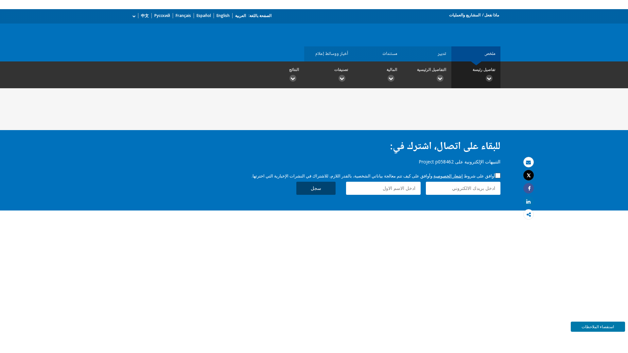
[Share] (528, 188)
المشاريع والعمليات (464, 15)
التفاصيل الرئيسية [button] (431, 69)
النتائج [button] (294, 69)
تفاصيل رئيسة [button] (484, 69)
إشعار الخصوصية (448, 176)
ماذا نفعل (491, 15)
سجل (316, 188)
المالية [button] (392, 69)
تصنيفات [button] (341, 69)
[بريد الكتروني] (528, 162)
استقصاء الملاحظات (598, 326)
